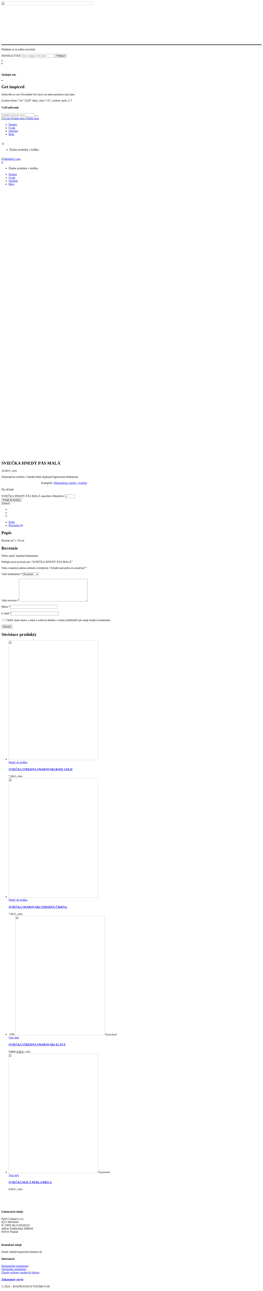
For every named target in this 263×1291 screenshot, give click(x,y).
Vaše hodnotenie (11, 574)
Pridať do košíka (11, 500)
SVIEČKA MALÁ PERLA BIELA (30, 1182)
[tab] (135, 522)
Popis (12, 522)
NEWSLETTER (11, 55)
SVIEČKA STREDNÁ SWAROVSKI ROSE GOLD (40, 769)
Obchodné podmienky (14, 1269)
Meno (5, 606)
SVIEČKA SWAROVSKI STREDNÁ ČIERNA (38, 907)
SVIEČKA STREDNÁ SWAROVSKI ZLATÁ (37, 1044)
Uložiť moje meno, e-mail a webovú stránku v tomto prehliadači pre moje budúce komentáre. (58, 620)
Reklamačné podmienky (15, 1266)
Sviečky (82, 482)
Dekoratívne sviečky (65, 482)
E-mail (6, 613)
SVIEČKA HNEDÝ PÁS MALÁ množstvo (26, 496)
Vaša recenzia (10, 600)
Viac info (14, 1037)
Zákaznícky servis (12, 1279)
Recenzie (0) (16, 525)
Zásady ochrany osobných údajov (20, 1272)
